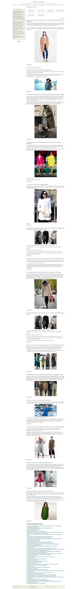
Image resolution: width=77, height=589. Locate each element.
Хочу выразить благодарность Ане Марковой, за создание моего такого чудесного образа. (42, 546)
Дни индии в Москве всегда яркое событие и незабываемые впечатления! (39, 527)
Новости (18, 4)
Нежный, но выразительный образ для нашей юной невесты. (38, 552)
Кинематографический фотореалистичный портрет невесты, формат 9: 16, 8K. (41, 572)
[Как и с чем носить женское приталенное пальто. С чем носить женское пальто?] (45, 361)
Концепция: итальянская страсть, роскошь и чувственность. (37, 565)
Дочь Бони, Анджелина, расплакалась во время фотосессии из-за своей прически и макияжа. (43, 564)
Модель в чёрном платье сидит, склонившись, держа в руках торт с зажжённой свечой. (42, 575)
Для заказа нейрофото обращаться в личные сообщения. (37, 579)
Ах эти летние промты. (31, 547)
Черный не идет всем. (31, 566)
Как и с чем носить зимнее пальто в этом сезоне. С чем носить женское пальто (45, 258)
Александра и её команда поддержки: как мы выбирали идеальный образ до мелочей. (42, 574)
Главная (14, 4)
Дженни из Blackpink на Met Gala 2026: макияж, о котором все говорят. (39, 554)
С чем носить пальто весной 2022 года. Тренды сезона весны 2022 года (43, 272)
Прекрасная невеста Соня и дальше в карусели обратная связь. (38, 533)
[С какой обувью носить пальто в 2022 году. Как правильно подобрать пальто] (45, 388)
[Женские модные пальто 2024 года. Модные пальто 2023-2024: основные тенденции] (45, 164)
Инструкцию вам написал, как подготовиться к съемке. (37, 583)
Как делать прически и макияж (38, 4)
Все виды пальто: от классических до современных (38, 70)
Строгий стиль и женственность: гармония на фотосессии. (37, 558)
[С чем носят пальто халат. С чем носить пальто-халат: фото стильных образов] (45, 447)
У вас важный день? (31, 557)
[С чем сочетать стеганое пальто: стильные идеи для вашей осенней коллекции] (45, 121)
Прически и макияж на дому (51, 4)
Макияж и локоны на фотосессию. (32, 530)
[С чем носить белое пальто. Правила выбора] (45, 205)
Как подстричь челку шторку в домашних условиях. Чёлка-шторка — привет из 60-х (19, 28)
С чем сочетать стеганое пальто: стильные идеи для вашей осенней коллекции (45, 94)
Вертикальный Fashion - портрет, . (33, 563)
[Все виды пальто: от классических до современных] (45, 84)
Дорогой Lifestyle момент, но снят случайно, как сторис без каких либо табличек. (41, 542)
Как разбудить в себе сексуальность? (34, 540)
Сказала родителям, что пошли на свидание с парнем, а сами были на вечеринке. (41, 556)
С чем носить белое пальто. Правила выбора (37, 184)
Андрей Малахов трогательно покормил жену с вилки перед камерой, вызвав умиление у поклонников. (45, 538)
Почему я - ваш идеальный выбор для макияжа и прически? (38, 560)
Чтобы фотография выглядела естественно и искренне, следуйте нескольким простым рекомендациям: (45, 553)
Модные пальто (31, 10)
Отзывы (61, 4)
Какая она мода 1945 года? (32, 555)
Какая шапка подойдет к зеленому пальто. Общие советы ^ (40, 491)
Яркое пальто (41, 10)
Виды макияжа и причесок (26, 4)
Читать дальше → (29, 64)
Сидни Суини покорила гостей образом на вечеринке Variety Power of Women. (40, 536)
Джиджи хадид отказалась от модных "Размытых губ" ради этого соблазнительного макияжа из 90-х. (44, 551)
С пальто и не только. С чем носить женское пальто (38, 400)
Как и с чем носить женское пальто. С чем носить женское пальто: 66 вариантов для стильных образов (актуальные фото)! (45, 228)
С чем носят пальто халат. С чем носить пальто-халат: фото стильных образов (45, 426)
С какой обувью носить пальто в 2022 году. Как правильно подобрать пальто (44, 374)
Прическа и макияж (38, 1)
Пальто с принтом (50, 10)
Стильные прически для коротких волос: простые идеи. (36, 531)
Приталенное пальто (60, 10)
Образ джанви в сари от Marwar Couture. (34, 544)
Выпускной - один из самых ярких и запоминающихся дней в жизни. (39, 550)
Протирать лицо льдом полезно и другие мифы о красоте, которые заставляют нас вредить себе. (44, 543)
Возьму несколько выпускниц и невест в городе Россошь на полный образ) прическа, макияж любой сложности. (46, 549)
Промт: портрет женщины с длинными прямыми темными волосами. (39, 567)
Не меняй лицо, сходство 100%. (33, 568)
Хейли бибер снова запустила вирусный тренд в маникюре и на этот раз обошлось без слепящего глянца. (44, 532)
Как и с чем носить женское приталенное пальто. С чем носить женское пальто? (45, 345)
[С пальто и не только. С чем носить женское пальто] (45, 410)
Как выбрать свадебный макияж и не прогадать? (36, 573)
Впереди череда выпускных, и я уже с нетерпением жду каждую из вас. (39, 541)
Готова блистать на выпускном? (33, 559)
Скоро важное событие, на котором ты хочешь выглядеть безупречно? (39, 537)
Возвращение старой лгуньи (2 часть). (34, 539)
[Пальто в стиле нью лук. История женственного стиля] (45, 478)
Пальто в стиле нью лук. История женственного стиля (39, 462)
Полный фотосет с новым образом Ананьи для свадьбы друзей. (38, 569)
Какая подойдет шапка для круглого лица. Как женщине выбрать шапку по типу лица (19, 33)
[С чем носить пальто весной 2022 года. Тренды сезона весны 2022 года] (45, 294)
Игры (59, 4)
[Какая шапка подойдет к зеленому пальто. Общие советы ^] (45, 511)
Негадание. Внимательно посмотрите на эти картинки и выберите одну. (39, 580)
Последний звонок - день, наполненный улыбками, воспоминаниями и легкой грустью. (42, 548)
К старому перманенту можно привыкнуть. (34, 529)
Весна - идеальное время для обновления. (35, 562)
